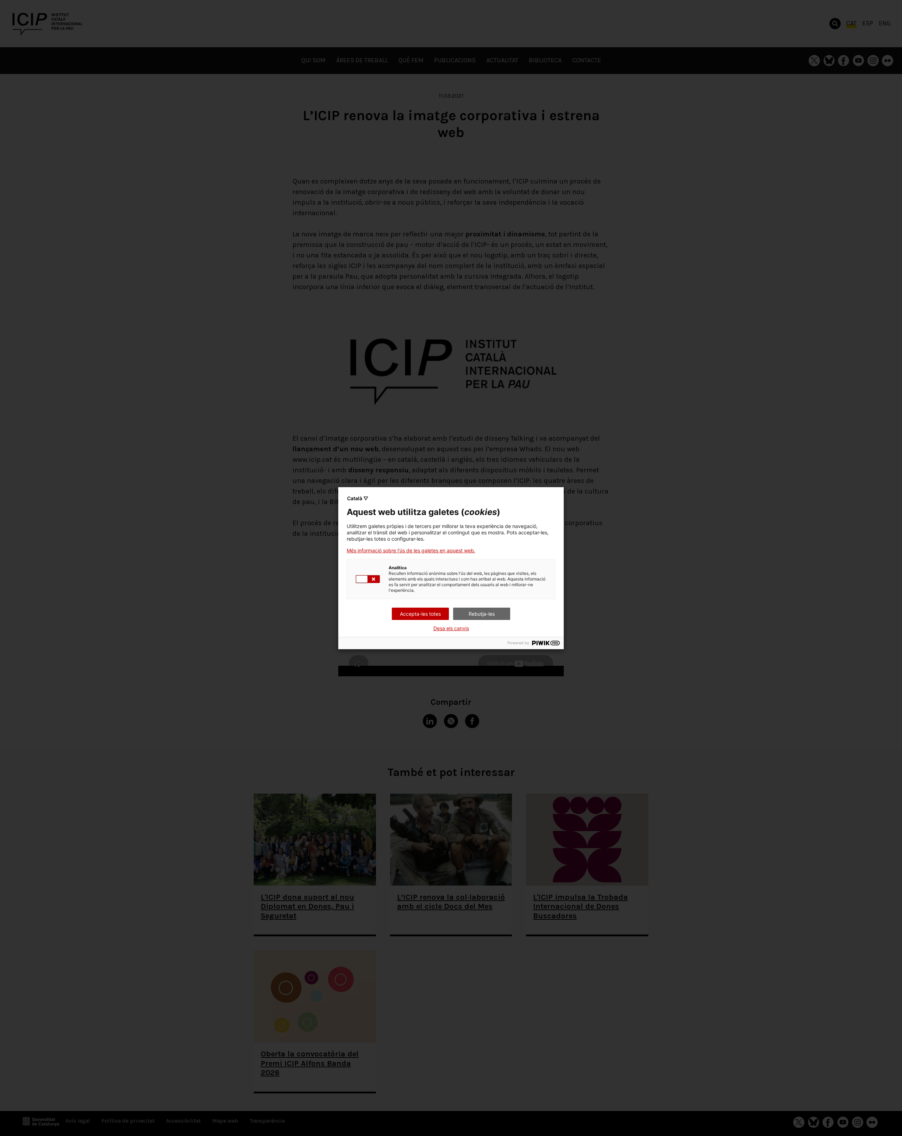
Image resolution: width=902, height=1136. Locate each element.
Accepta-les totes (420, 614)
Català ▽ (357, 498)
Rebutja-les (482, 614)
